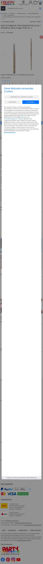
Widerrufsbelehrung (31, 477)
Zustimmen (30, 102)
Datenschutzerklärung (19, 477)
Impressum (9, 477)
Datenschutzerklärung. (10, 132)
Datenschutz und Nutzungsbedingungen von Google (17, 118)
